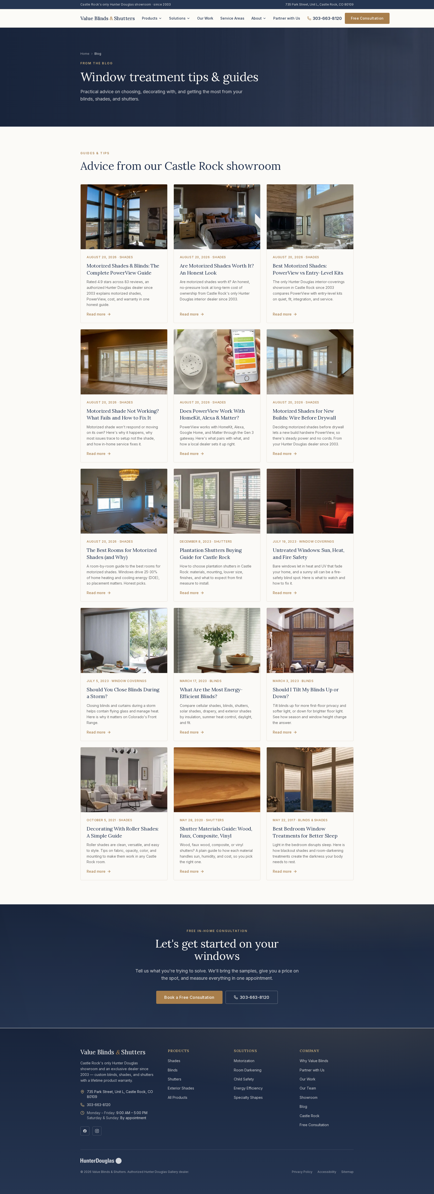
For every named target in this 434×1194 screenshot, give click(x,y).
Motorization (244, 1061)
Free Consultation (367, 18)
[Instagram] (96, 1130)
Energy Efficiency (248, 1088)
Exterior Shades (181, 1088)
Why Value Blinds (314, 1061)
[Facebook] (84, 1130)
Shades (174, 1061)
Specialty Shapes (248, 1097)
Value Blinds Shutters (112, 1052)
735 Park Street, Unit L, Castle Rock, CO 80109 (319, 4)
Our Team (308, 1088)
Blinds (173, 1070)
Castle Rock (309, 1116)
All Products (177, 1097)
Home (84, 54)
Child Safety (244, 1079)
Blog (303, 1106)
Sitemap (347, 1172)
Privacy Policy (302, 1172)
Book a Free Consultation (189, 997)
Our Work (205, 18)
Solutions (177, 18)
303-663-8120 (327, 18)
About (256, 18)
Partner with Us (286, 18)
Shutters (174, 1079)
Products (149, 18)
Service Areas (232, 18)
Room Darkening (247, 1070)
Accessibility (326, 1172)
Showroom (308, 1097)
